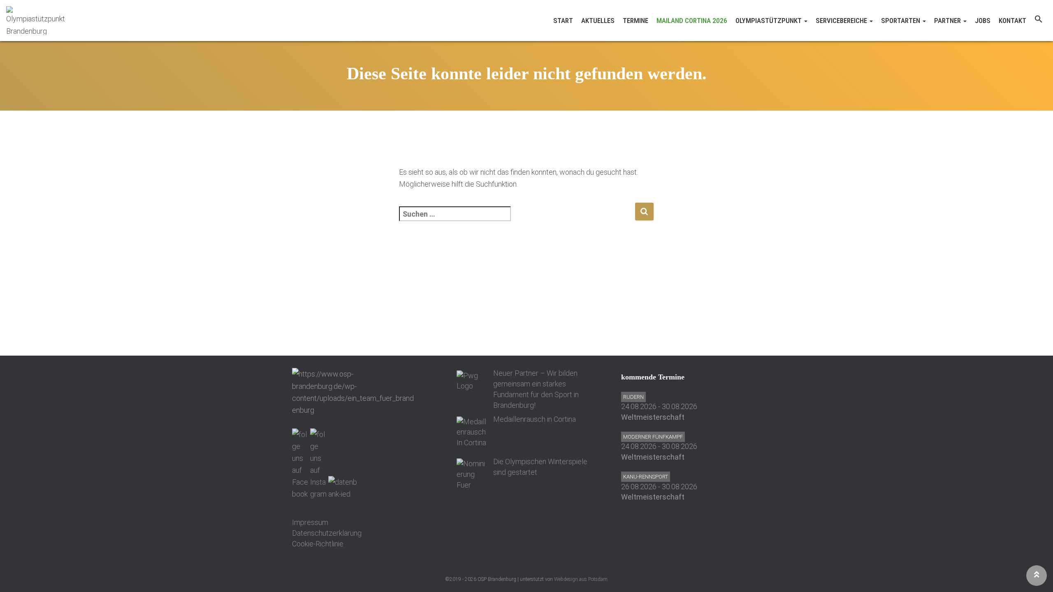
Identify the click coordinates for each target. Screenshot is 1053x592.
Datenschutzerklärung (327, 533)
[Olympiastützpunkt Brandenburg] (37, 20)
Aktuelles (598, 20)
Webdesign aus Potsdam (581, 579)
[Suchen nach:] (517, 219)
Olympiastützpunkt (769, 20)
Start (563, 20)
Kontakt (1012, 20)
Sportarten (901, 20)
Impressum (310, 522)
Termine (635, 20)
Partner (948, 20)
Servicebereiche (842, 20)
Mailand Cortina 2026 (691, 20)
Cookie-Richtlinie (317, 543)
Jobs (982, 20)
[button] (1038, 20)
